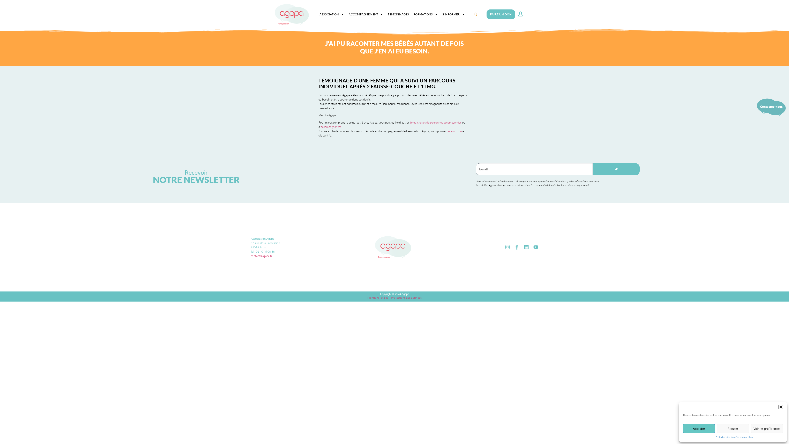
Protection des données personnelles (734, 436)
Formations (423, 14)
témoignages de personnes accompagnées (435, 122)
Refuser (733, 428)
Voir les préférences (766, 428)
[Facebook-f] (516, 247)
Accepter (699, 428)
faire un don (454, 131)
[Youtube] (535, 247)
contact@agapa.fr (261, 256)
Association (329, 14)
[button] (781, 407)
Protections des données (406, 297)
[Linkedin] (526, 247)
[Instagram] (507, 247)
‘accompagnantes (330, 126)
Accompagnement (363, 14)
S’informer (451, 14)
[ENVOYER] (616, 169)
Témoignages (398, 14)
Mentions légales (377, 297)
